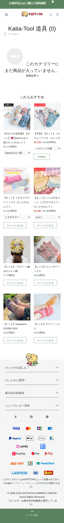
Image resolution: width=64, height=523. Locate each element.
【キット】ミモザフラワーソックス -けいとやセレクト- (16, 202)
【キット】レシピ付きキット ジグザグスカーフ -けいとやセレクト (47, 202)
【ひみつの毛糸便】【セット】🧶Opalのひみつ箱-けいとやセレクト (16, 138)
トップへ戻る (32, 515)
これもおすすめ (32, 97)
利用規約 (42, 483)
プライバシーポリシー (25, 483)
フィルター (13, 34)
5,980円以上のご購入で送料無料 (27, 3)
